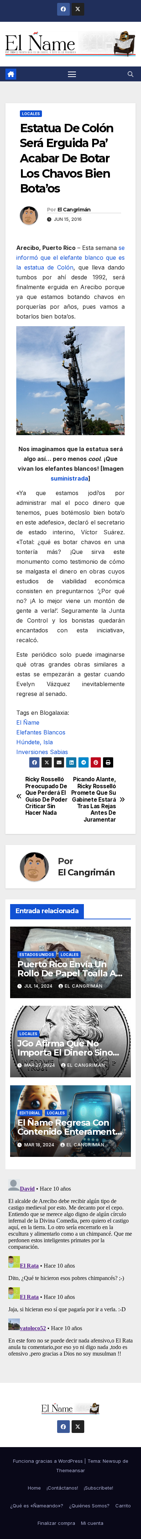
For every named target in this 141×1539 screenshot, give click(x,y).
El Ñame (27, 722)
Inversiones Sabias (42, 752)
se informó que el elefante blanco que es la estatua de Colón (70, 257)
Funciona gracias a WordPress (48, 1461)
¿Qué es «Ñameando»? (36, 1505)
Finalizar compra (56, 1523)
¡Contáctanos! (62, 1488)
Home (34, 1488)
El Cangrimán (74, 209)
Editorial (30, 1113)
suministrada (69, 478)
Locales (31, 114)
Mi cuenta (92, 1523)
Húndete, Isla (34, 742)
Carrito (123, 1505)
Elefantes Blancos (40, 732)
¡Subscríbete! (98, 1488)
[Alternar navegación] (72, 74)
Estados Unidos (37, 954)
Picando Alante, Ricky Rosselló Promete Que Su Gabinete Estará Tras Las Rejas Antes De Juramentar (93, 799)
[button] (130, 74)
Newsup (112, 1461)
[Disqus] (70, 1267)
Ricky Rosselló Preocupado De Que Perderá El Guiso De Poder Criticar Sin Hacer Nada (46, 796)
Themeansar (70, 1470)
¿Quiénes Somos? (89, 1505)
